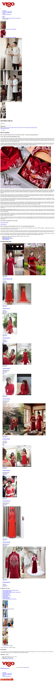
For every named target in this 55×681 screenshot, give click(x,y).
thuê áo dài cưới (34, 127)
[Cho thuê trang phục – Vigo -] (8, 7)
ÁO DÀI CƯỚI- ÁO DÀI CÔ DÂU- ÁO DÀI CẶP (13, 127)
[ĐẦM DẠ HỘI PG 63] (29, 604)
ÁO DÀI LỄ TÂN (6, 594)
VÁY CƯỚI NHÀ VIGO (7, 591)
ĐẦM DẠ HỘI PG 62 (7, 618)
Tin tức (4, 13)
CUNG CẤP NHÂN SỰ (7, 14)
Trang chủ (4, 10)
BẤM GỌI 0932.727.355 (4, 668)
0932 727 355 (6, 237)
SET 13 (4, 636)
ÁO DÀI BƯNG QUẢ (7, 593)
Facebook (2, 128)
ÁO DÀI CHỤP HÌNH (7, 595)
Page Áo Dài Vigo (6, 239)
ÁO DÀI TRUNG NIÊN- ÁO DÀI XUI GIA (10, 590)
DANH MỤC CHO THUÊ (7, 11)
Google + (5, 128)
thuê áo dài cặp (28, 127)
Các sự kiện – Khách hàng (7, 12)
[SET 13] (29, 632)
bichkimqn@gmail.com (9, 238)
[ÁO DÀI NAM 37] (29, 641)
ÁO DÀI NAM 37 (6, 645)
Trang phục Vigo (26, 667)
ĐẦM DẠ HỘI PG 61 (7, 627)
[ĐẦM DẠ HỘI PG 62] (29, 613)
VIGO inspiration (3, 224)
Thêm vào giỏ (3, 126)
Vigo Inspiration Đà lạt (4, 222)
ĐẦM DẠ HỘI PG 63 (7, 608)
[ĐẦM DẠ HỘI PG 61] (29, 623)
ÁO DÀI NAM (5, 596)
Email (8, 128)
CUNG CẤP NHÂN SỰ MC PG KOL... (10, 598)
